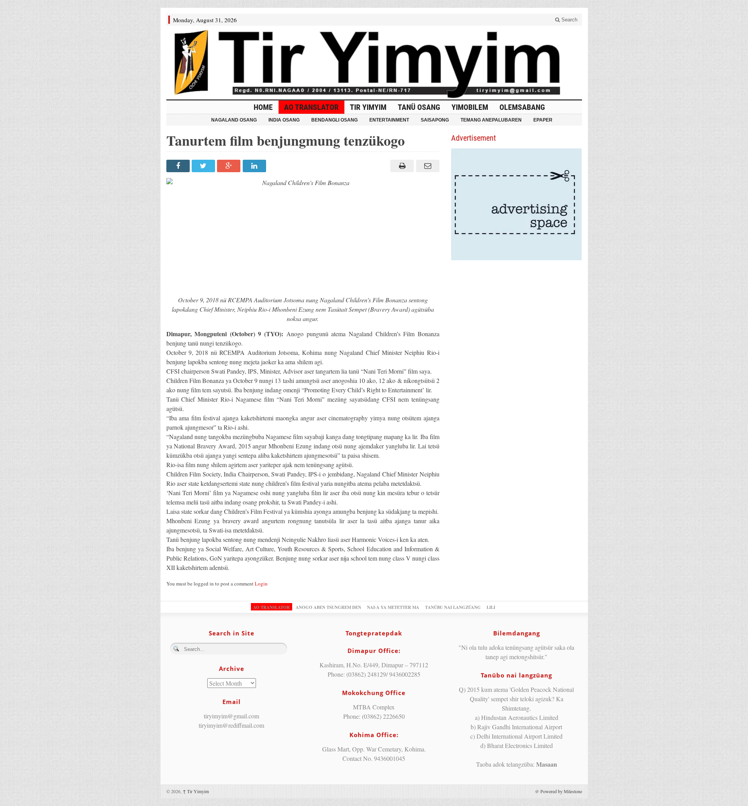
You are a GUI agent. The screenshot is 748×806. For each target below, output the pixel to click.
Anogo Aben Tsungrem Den (328, 607)
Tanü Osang (419, 107)
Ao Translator (311, 107)
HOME (263, 107)
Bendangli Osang (334, 120)
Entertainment (389, 120)
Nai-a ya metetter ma (393, 607)
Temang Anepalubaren (491, 120)
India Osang (284, 120)
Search (568, 20)
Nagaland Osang (234, 120)
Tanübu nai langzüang (453, 607)
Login (261, 583)
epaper (542, 120)
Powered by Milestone (561, 791)
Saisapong (435, 120)
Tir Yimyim (368, 107)
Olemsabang (522, 107)
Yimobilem (470, 107)
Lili (491, 607)
